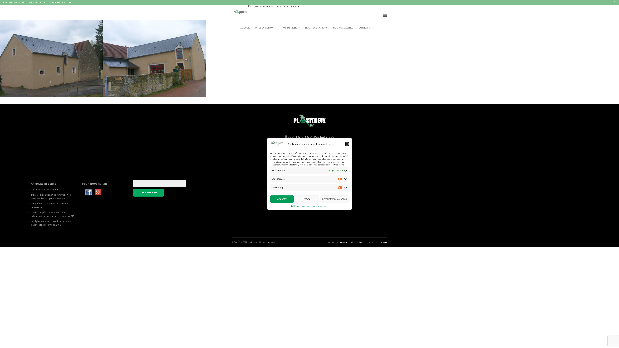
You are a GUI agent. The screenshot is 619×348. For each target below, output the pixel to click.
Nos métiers (289, 27)
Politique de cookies (300, 206)
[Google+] (618, 2)
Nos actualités (343, 27)
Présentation (264, 27)
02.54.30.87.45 (293, 6)
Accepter (282, 199)
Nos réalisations (316, 27)
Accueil (245, 27)
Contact (364, 27)
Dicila (272, 242)
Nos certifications (37, 2)
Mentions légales (318, 206)
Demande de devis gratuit (14, 2)
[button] (347, 144)
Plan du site (372, 242)
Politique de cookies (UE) (60, 2)
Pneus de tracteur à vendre (45, 189)
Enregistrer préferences (334, 199)
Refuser (307, 199)
